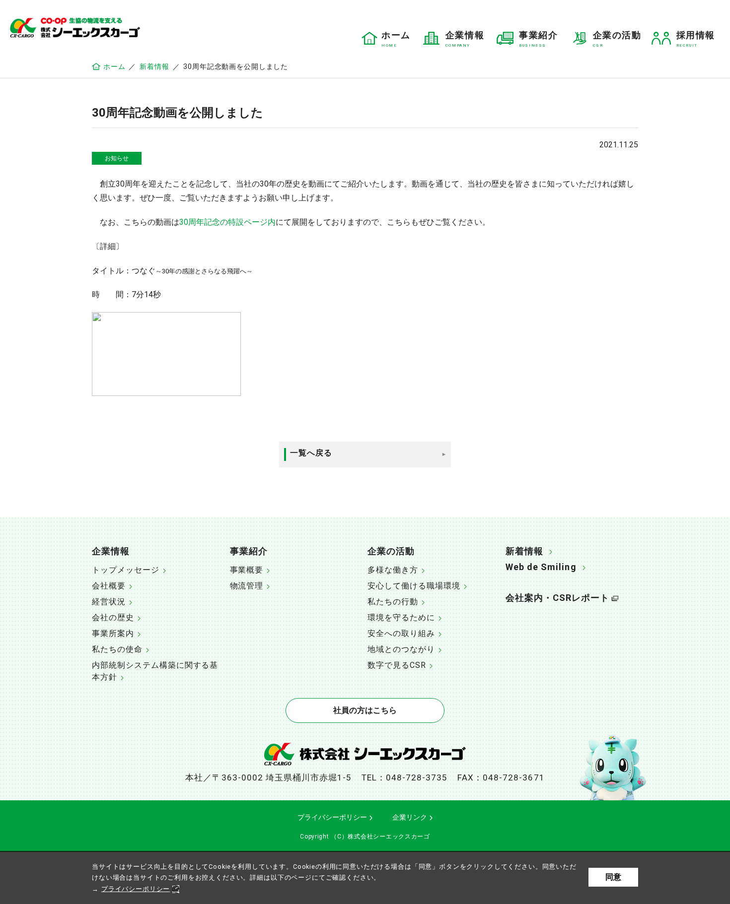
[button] (158, 552)
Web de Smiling (541, 567)
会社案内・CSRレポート (558, 597)
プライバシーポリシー (135, 889)
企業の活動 (391, 551)
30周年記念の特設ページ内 (227, 222)
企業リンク (409, 817)
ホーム (114, 66)
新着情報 (154, 66)
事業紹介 (249, 551)
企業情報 (111, 551)
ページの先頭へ (671, 547)
